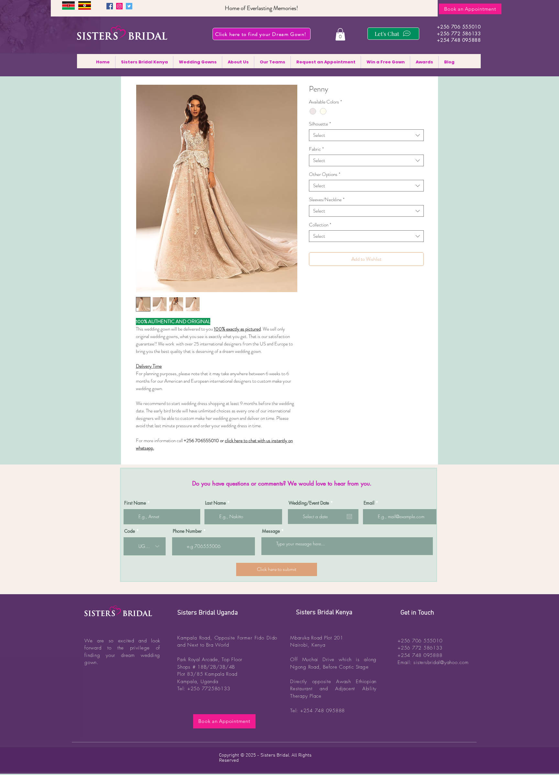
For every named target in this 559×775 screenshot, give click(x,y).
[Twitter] (129, 6)
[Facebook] (109, 6)
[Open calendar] (349, 516)
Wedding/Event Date (312, 503)
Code (129, 531)
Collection (320, 225)
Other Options (324, 174)
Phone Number (187, 531)
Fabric (316, 149)
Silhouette (320, 124)
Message (271, 531)
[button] (340, 34)
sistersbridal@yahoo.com (440, 662)
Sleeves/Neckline (327, 199)
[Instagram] (119, 6)
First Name (135, 503)
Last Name (215, 503)
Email (369, 503)
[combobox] (366, 135)
